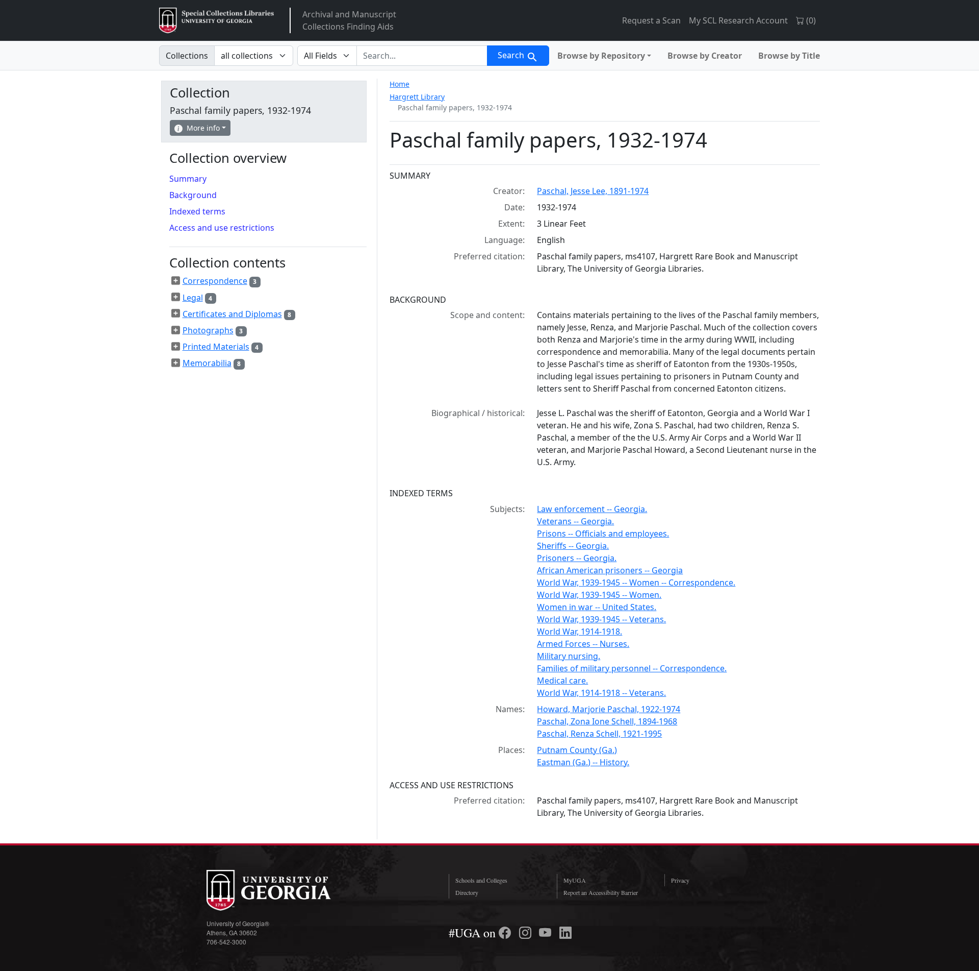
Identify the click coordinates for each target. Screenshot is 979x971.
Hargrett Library (417, 97)
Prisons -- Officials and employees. (603, 533)
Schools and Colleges (481, 880)
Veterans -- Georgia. (575, 521)
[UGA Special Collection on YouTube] (546, 933)
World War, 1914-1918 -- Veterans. (601, 692)
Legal (193, 297)
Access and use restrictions (221, 227)
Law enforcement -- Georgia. (592, 509)
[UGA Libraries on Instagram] (526, 933)
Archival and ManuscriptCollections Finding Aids (349, 20)
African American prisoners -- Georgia (610, 570)
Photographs (208, 330)
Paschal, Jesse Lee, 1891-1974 (593, 191)
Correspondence (215, 280)
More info (203, 128)
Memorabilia (207, 363)
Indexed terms (197, 211)
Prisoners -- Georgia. (576, 558)
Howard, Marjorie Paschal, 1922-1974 (608, 709)
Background (193, 195)
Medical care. (562, 680)
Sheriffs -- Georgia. (573, 545)
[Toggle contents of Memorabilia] (176, 363)
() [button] (810, 20)
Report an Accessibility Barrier (600, 892)
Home (399, 84)
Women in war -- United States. (596, 607)
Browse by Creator (704, 55)
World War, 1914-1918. (579, 631)
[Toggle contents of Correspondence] (176, 281)
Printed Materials (216, 346)
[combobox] (422, 55)
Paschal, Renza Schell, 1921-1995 (599, 733)
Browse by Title (789, 55)
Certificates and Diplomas (232, 314)
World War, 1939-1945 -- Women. (599, 594)
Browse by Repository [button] (601, 55)
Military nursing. (568, 656)
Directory (466, 892)
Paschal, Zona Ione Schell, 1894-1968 (607, 721)
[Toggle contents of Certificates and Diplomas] (176, 313)
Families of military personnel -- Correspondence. (632, 668)
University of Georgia (283, 890)
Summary (188, 178)
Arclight (216, 20)
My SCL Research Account (738, 20)
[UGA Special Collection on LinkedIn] (565, 933)
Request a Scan (651, 20)
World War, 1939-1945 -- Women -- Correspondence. (636, 582)
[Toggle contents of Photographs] (176, 330)
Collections (187, 55)
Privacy (680, 880)
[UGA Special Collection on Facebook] (506, 933)
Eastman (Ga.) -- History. (583, 762)
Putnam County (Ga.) (577, 750)
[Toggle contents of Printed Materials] (176, 347)
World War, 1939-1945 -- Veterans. (601, 619)
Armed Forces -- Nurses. (583, 643)
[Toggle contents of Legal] (176, 297)
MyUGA (574, 880)
